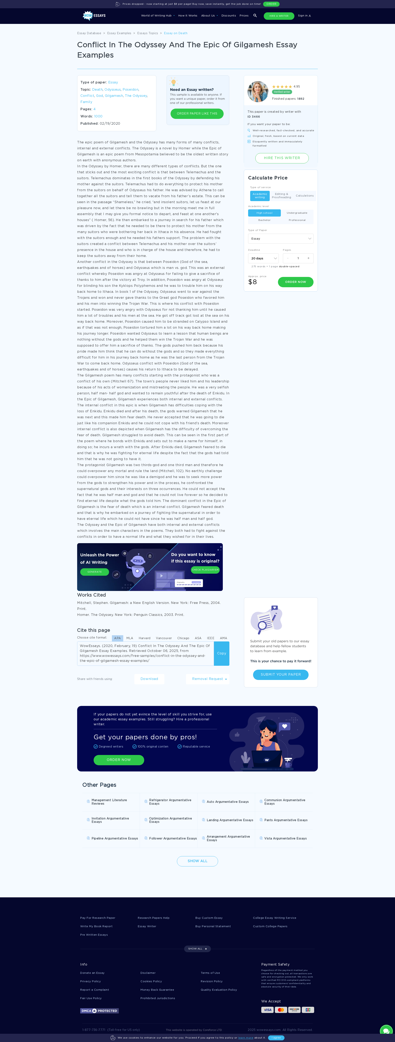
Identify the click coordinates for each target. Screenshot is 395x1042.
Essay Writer (147, 926)
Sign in (303, 16)
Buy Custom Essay (209, 918)
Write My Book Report (96, 926)
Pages (287, 250)
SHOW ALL (195, 949)
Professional (297, 220)
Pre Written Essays (94, 935)
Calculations (305, 196)
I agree (276, 1038)
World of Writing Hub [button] (157, 16)
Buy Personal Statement (213, 926)
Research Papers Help (154, 918)
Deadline (254, 250)
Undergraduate (297, 213)
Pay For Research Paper (97, 918)
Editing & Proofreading (281, 196)
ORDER (271, 4)
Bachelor (264, 220)
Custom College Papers (270, 926)
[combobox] (281, 239)
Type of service (260, 187)
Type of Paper (257, 230)
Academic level (258, 206)
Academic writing (260, 196)
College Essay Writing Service (274, 918)
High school (265, 213)
